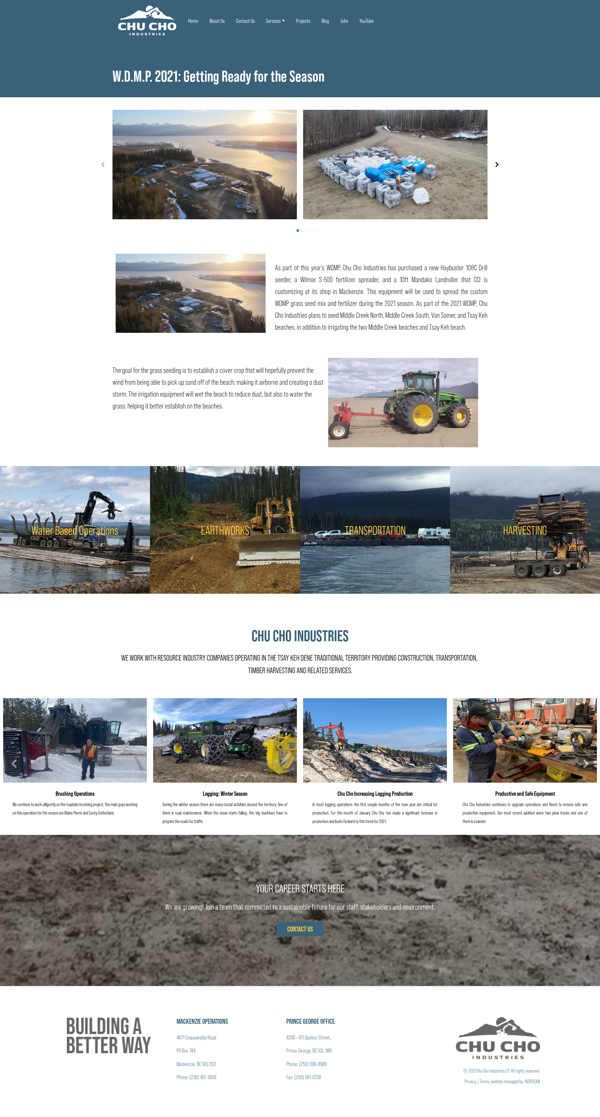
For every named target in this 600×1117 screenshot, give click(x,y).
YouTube (366, 20)
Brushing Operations (75, 793)
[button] (497, 164)
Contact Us (245, 20)
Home (193, 20)
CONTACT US (300, 928)
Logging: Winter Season (225, 793)
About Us (217, 20)
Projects (303, 20)
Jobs (344, 20)
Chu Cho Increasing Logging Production (375, 793)
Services (273, 20)
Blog (325, 20)
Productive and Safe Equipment (525, 793)
